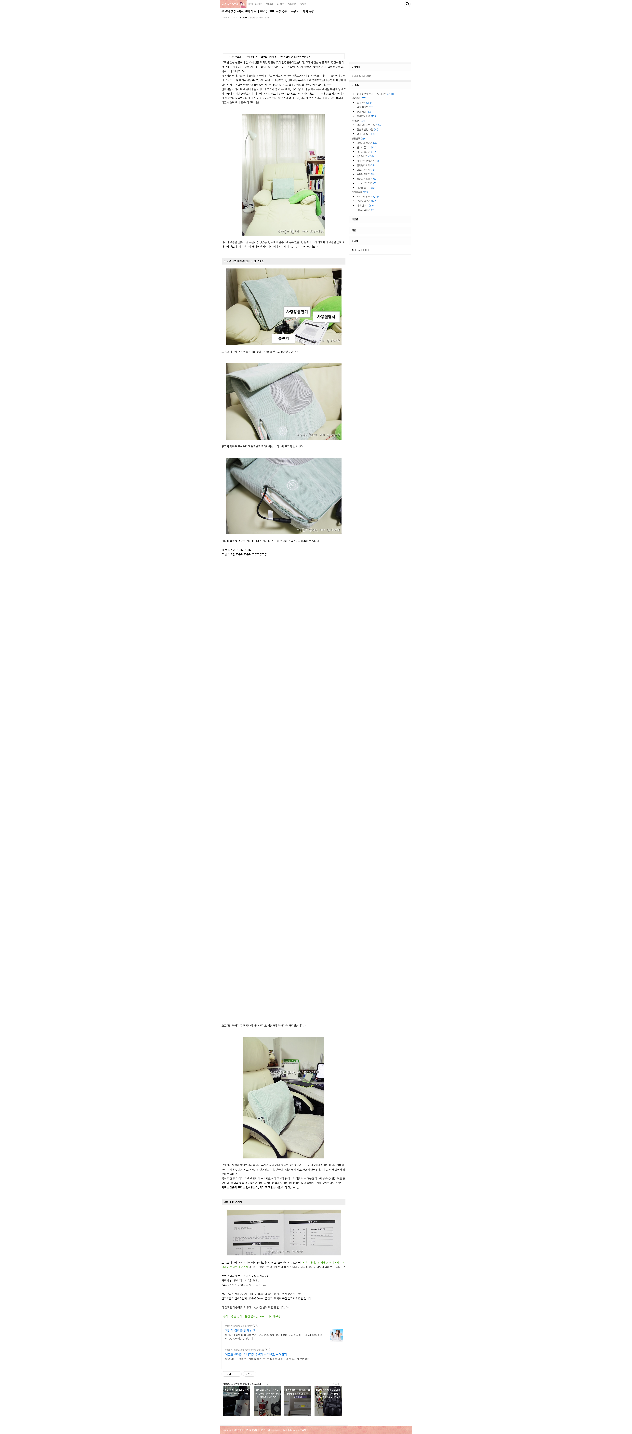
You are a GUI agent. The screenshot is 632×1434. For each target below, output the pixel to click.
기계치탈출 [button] (292, 4)
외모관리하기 (366, 169)
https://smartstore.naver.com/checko (244, 1349)
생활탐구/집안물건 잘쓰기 (250, 17)
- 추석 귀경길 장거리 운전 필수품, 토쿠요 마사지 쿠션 (251, 1316)
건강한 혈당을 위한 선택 (240, 1330)
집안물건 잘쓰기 (367, 178)
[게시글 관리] (238, 1373)
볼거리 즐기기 (367, 147)
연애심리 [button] (269, 4)
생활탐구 (359, 138)
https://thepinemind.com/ (238, 1325)
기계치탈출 (360, 192)
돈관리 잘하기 (366, 174)
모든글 (250, 4)
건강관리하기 (366, 165)
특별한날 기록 (367, 116)
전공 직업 (364, 111)
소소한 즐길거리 (366, 183)
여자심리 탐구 (366, 134)
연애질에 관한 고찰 (369, 125)
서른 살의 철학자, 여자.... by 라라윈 (373, 93)
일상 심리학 (365, 107)
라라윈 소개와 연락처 (362, 76)
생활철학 (359, 98)
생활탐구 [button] (280, 4)
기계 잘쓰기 (365, 205)
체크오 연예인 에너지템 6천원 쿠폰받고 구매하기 (256, 1354)
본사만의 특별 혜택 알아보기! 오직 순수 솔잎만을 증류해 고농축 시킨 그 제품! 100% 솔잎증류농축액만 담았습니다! (274, 1336)
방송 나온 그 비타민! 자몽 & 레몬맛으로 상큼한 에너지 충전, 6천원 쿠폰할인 (267, 1358)
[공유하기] (234, 1373)
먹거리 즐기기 (367, 152)
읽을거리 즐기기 (367, 143)
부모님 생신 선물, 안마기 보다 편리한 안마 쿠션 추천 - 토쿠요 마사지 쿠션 (268, 11)
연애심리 (359, 120)
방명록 (303, 4)
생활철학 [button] (258, 4)
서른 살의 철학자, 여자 (233, 4)
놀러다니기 (365, 156)
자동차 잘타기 (366, 210)
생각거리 (364, 102)
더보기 (335, 1383)
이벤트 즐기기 (366, 187)
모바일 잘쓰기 (367, 201)
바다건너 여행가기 (368, 161)
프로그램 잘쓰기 (368, 196)
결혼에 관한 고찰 (367, 129)
